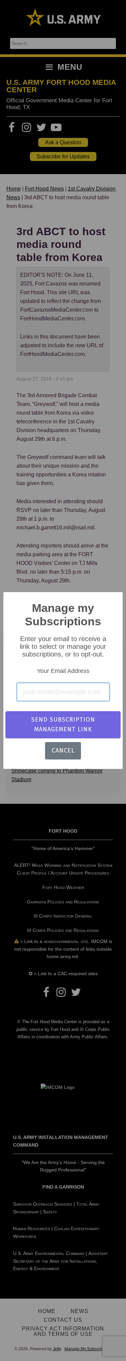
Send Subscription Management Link (63, 724)
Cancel (63, 750)
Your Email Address (63, 671)
